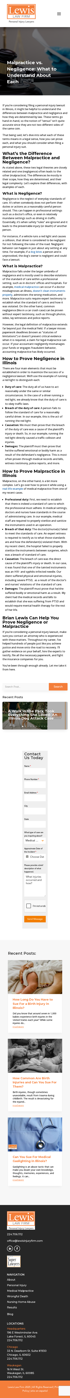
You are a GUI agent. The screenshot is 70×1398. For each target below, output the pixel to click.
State (26, 819)
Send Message (35, 919)
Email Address (31, 793)
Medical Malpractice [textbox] (33, 840)
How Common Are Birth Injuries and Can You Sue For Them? (35, 1082)
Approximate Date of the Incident (33, 850)
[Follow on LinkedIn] (10, 1249)
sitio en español (39, 1391)
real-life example (12, 488)
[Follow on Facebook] (17, 1249)
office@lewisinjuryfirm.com (25, 1240)
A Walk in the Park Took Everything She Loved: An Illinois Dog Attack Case (32, 715)
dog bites (36, 252)
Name (27, 766)
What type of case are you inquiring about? (33, 834)
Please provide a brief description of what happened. (33, 868)
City (26, 806)
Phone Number (31, 779)
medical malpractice (26, 287)
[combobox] (35, 841)
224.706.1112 (15, 1234)
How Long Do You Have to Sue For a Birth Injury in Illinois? (33, 1004)
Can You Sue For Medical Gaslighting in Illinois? (32, 1159)
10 (47, 726)
